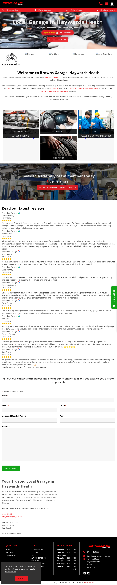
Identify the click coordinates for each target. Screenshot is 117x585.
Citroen (71, 88)
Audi (52, 88)
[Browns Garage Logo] (13, 4)
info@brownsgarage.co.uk (12, 517)
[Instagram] (88, 574)
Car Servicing (37, 550)
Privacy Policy (10, 572)
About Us (9, 552)
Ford (80, 88)
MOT (9, 88)
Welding (35, 561)
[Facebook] (85, 574)
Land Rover (93, 88)
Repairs (35, 552)
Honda (86, 88)
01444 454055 (58, 181)
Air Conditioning (39, 558)
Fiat (76, 88)
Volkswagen (51, 91)
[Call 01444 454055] (100, 3)
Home (8, 550)
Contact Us (11, 555)
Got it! (21, 578)
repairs (47, 77)
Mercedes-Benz (62, 91)
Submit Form (10, 468)
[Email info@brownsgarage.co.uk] (106, 3)
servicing (56, 77)
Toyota (43, 91)
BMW (56, 88)
